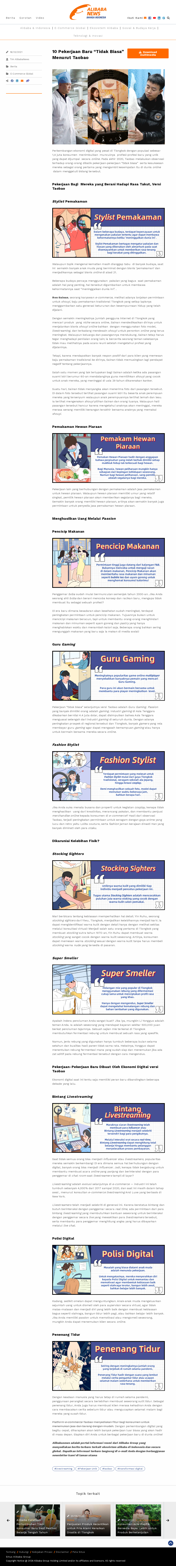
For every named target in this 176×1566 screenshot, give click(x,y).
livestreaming (64, 1468)
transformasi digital (131, 1468)
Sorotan (25, 17)
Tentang (10, 1552)
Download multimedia (148, 53)
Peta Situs (79, 1552)
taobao (108, 1468)
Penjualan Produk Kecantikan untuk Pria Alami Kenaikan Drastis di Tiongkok (88, 1528)
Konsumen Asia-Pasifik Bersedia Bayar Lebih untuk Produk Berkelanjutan (137, 1528)
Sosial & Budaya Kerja (139, 28)
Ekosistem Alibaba (104, 28)
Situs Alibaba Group (18, 1557)
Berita (10, 17)
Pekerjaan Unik (88, 1468)
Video (40, 17)
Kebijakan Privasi (42, 1552)
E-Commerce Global (70, 28)
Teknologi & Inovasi (88, 35)
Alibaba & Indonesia (35, 28)
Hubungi (24, 1552)
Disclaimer (62, 1552)
